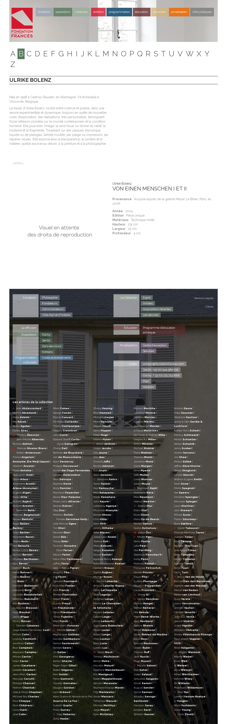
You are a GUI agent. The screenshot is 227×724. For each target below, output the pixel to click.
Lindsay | (25, 638)
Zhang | (60, 448)
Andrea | (65, 594)
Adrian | (63, 661)
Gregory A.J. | (145, 439)
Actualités (159, 12)
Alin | (22, 603)
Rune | (142, 514)
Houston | (104, 665)
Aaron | (183, 709)
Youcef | (103, 554)
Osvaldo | (65, 683)
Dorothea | (104, 599)
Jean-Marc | (25, 674)
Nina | (23, 705)
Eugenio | (144, 421)
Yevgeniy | (62, 572)
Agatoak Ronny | (108, 559)
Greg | (64, 714)
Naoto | (104, 497)
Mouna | (145, 665)
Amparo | (143, 709)
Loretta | (100, 647)
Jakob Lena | (105, 536)
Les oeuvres (151, 315)
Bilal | (103, 412)
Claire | (143, 466)
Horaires (148, 387)
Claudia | (67, 638)
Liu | (19, 581)
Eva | (100, 470)
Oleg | (59, 510)
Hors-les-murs (51, 346)
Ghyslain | (26, 559)
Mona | (103, 421)
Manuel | (30, 448)
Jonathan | (24, 643)
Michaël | (144, 448)
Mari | (104, 492)
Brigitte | (188, 652)
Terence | (101, 541)
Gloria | (65, 612)
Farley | (22, 426)
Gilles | (22, 532)
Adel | (28, 408)
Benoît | (102, 661)
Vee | (182, 492)
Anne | (183, 669)
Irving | (142, 559)
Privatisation (179, 12)
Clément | (66, 581)
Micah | (102, 630)
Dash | (182, 483)
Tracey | (61, 541)
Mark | (61, 408)
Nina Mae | (64, 585)
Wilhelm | (144, 714)
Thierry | (67, 426)
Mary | (183, 541)
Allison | (185, 443)
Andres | (185, 452)
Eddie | (22, 417)
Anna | (182, 567)
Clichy (46, 334)
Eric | (60, 576)
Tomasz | (106, 656)
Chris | (100, 519)
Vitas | (102, 638)
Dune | (183, 599)
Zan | (99, 457)
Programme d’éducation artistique (159, 330)
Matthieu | (26, 599)
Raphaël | (63, 483)
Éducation (130, 327)
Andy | (62, 488)
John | (61, 434)
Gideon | (143, 647)
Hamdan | (144, 705)
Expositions (63, 12)
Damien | (26, 625)
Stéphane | (109, 669)
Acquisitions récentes (157, 309)
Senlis (46, 340)
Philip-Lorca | (67, 501)
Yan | (143, 550)
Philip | (62, 709)
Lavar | (143, 479)
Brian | (181, 661)
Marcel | (65, 630)
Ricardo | (144, 603)
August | (144, 687)
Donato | (144, 572)
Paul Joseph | (188, 638)
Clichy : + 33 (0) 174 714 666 (161, 375)
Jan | (67, 457)
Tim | (59, 528)
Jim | (181, 457)
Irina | (64, 656)
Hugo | (143, 661)
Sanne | (144, 692)
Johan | (143, 483)
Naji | (104, 488)
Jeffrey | (188, 466)
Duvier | (72, 470)
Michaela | (186, 501)
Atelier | (188, 594)
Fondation (44, 12)
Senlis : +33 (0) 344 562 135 (160, 369)
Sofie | (142, 474)
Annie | (104, 621)
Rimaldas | (187, 630)
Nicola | (143, 683)
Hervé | (23, 572)
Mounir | (62, 554)
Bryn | (23, 647)
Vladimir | (24, 466)
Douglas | (64, 687)
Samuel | (146, 643)
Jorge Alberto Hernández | (32, 630)
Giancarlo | (23, 590)
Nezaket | (62, 532)
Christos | (185, 612)
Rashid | (104, 466)
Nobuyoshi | (23, 474)
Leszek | (184, 474)
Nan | (61, 674)
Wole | (102, 594)
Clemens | (104, 567)
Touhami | (65, 545)
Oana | (63, 550)
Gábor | (143, 532)
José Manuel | (65, 523)
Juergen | (184, 536)
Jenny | (183, 448)
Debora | (102, 426)
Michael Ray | (26, 696)
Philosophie (49, 297)
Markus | (26, 434)
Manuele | (24, 678)
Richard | (23, 443)
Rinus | (189, 576)
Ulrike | (22, 576)
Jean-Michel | (29, 439)
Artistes (148, 303)
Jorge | (102, 709)
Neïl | (22, 545)
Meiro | (103, 545)
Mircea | (23, 656)
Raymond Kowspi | (109, 687)
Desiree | (63, 505)
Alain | (63, 461)
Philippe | (24, 683)
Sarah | (102, 483)
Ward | (185, 705)
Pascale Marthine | (189, 532)
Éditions (98, 12)
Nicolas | (104, 612)
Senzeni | (105, 683)
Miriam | (22, 634)
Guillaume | (26, 607)
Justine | (146, 581)
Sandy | (185, 470)
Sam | (61, 590)
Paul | (22, 700)
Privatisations (128, 345)
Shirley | (193, 634)
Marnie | (184, 656)
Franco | (24, 457)
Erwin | (141, 510)
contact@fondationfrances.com (163, 364)
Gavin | (181, 572)
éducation (141, 12)
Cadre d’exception (154, 345)
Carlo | (184, 714)
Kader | (21, 497)
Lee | (64, 607)
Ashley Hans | (187, 430)
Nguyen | (187, 545)
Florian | (186, 519)
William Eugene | (188, 479)
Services (148, 351)
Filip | (104, 692)
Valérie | (21, 541)
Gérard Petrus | (66, 567)
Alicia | (141, 638)
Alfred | (187, 674)
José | (20, 714)
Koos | (22, 612)
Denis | (102, 430)
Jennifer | (184, 607)
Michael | (103, 576)
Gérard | (66, 643)
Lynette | (190, 696)
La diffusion (28, 327)
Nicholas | (104, 417)
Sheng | (142, 594)
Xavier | (104, 696)
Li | (181, 700)
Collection (81, 12)
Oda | (101, 452)
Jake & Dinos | (28, 692)
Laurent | (67, 474)
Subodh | (63, 705)
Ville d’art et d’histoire (56, 315)
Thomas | (144, 457)
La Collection (128, 297)
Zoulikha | (28, 594)
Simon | (63, 616)
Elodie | (23, 470)
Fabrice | (102, 439)
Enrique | (146, 430)
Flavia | (141, 576)
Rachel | (106, 581)
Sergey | (104, 550)
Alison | (105, 443)
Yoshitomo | (144, 492)
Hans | (147, 519)
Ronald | (144, 523)
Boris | (100, 643)
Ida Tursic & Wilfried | (150, 434)
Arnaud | (109, 585)
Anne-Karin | (66, 625)
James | (25, 665)
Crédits (209, 306)
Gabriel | (102, 616)
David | (106, 590)
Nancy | (22, 621)
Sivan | (108, 625)
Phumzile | (106, 510)
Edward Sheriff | (67, 439)
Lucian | (62, 603)
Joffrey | (61, 563)
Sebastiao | (146, 678)
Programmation (119, 12)
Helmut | (145, 501)
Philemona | (189, 687)
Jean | (144, 621)
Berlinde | (68, 452)
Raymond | (66, 492)
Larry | (20, 709)
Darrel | (60, 536)
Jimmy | (103, 528)
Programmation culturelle (25, 360)
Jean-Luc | (185, 616)
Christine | (187, 497)
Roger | (21, 523)
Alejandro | (25, 652)
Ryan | (103, 714)
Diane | (21, 479)
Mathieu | (63, 514)
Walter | (145, 630)
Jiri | (60, 652)
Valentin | (191, 585)
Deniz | (142, 541)
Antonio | (183, 408)
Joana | (187, 603)
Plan (146, 381)
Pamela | (71, 519)
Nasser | (23, 519)
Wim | (62, 479)
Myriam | (145, 408)
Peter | (61, 621)
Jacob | (66, 443)
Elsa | (141, 669)
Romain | (23, 554)
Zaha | (61, 718)
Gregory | (65, 430)
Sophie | (103, 572)
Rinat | (184, 647)
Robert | (61, 599)
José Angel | (186, 550)
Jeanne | (184, 621)
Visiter (133, 364)
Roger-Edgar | (65, 665)
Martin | (107, 603)
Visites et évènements (56, 357)
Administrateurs (52, 309)
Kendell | (63, 647)
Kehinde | (184, 678)
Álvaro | (67, 497)
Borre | (183, 523)
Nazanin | (148, 585)
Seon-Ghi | (24, 510)
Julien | (143, 674)
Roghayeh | (146, 488)
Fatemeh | (27, 514)
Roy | (20, 421)
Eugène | (22, 492)
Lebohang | (105, 505)
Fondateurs (49, 303)
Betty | (185, 554)
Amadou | (145, 696)
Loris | (62, 692)
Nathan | (24, 687)
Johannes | (105, 479)
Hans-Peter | (68, 559)
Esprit (147, 297)
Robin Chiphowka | (109, 563)
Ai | (181, 665)
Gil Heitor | (66, 421)
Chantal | (102, 461)
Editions (47, 352)
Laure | (144, 590)
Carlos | (21, 430)
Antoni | (144, 443)
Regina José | (66, 634)
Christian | (26, 585)
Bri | (182, 683)
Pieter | (101, 434)
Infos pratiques (202, 12)
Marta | (185, 488)
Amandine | (24, 483)
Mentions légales (203, 298)
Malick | (183, 461)
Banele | (102, 514)
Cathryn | (22, 567)
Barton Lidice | (26, 550)
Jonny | (21, 616)
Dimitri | (185, 559)
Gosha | (146, 528)
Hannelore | (24, 536)
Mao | (182, 692)
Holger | (103, 448)
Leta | (141, 545)
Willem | (27, 452)
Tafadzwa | (105, 700)
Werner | (145, 607)
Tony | (21, 563)
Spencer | (184, 563)
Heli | (142, 612)
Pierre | (63, 678)
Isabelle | (24, 669)
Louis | (184, 505)
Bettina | (144, 625)
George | (62, 412)
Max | (144, 497)
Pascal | (63, 417)
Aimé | (143, 470)
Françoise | (148, 567)
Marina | (25, 412)
